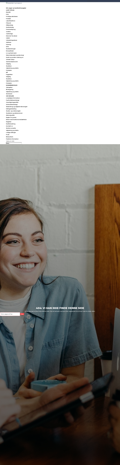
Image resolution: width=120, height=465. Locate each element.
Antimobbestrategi (11, 104)
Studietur (9, 66)
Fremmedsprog (10, 29)
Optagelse (9, 87)
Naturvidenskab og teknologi (15, 55)
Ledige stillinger (11, 132)
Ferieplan (9, 70)
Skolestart (9, 94)
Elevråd (8, 12)
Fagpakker (9, 74)
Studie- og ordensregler (13, 111)
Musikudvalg (10, 27)
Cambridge (9, 33)
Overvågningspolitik (12, 102)
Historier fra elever (11, 36)
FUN (7, 14)
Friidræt (8, 18)
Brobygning (9, 89)
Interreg (8, 44)
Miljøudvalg (9, 25)
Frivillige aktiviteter (12, 16)
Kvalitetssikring (10, 124)
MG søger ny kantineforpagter (16, 8)
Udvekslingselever (11, 40)
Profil (7, 134)
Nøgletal (8, 121)
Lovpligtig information (13, 98)
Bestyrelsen (9, 137)
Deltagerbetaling (11, 109)
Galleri (8, 38)
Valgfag (8, 64)
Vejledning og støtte (12, 68)
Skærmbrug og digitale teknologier (16, 106)
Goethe (8, 31)
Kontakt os (9, 126)
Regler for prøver (11, 117)
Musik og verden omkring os (14, 57)
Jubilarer (8, 42)
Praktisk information (12, 139)
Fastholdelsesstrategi (12, 100)
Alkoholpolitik (10, 115)
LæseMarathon (10, 21)
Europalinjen (10, 51)
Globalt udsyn (10, 59)
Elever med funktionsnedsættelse (16, 119)
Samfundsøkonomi (12, 61)
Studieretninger (11, 48)
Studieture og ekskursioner (14, 113)
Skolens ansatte (11, 128)
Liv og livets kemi (11, 53)
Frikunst (8, 23)
